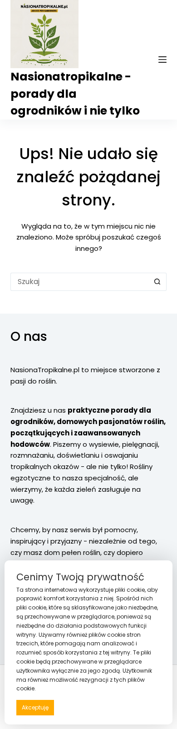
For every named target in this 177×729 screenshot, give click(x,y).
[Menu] (162, 59)
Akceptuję (35, 707)
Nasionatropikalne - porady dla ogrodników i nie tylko (75, 94)
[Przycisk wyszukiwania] (157, 282)
